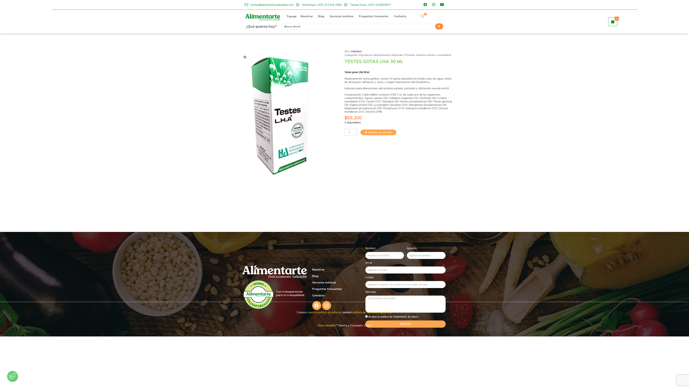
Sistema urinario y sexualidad (433, 55)
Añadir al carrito (380, 132)
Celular (369, 277)
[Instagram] (434, 5)
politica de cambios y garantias (372, 312)
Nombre (370, 248)
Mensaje (370, 292)
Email (368, 262)
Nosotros (318, 269)
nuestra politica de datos (323, 312)
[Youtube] (442, 5)
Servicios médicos (324, 282)
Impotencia (365, 55)
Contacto (318, 295)
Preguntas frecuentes (327, 289)
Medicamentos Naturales (388, 55)
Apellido (412, 248)
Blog (315, 276)
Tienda (291, 16)
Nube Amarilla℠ (327, 325)
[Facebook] (425, 5)
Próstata (409, 55)
